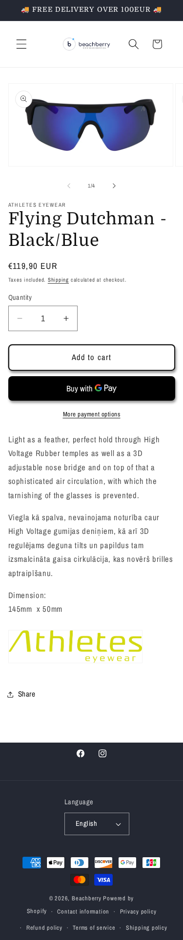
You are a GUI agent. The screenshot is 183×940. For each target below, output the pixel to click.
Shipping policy (146, 927)
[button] (21, 44)
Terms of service (94, 927)
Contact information (83, 911)
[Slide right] (114, 185)
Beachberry (87, 898)
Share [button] (27, 694)
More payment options (92, 414)
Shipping (58, 279)
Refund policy (44, 927)
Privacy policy (138, 911)
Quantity (20, 297)
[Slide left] (69, 185)
